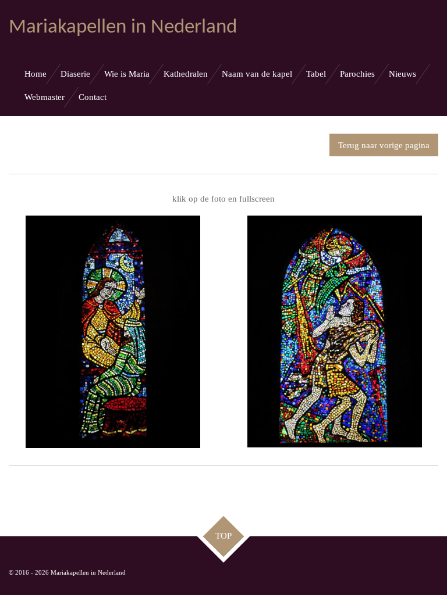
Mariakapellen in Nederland (123, 27)
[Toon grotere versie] (113, 332)
